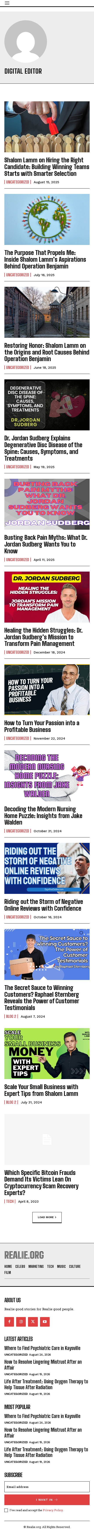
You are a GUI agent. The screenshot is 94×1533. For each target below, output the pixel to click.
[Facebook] (9, 1322)
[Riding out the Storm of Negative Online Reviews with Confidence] (47, 868)
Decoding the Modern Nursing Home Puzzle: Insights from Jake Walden (43, 815)
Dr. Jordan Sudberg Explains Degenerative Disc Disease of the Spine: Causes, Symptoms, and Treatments (43, 448)
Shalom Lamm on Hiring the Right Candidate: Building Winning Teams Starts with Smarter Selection (46, 166)
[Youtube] (45, 1322)
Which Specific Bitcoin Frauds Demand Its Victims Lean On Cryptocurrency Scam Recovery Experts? (41, 1182)
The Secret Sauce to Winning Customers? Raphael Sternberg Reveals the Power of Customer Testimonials (41, 997)
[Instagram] (21, 1322)
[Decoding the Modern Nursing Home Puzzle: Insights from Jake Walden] (47, 775)
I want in (44, 1499)
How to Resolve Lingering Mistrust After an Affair (43, 1364)
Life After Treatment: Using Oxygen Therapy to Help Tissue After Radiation (46, 1384)
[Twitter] (33, 1322)
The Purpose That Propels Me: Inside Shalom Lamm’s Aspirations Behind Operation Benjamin (45, 259)
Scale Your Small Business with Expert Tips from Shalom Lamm (41, 1090)
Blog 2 (11, 1016)
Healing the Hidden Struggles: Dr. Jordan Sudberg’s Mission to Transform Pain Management (43, 636)
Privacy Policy (53, 1510)
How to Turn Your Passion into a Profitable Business (41, 726)
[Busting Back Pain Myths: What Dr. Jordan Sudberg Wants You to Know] (47, 504)
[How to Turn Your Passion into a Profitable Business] (47, 689)
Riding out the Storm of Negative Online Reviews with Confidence (43, 905)
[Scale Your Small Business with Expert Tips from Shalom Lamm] (47, 1053)
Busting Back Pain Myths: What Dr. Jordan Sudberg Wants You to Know (45, 544)
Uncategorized (17, 182)
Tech (10, 1201)
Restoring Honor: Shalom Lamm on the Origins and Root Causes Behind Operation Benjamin (46, 352)
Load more (46, 1217)
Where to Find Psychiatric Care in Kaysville (42, 1348)
